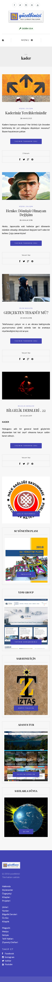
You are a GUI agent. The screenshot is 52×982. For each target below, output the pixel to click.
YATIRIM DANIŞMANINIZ (26, 642)
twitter (8, 960)
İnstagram (9, 957)
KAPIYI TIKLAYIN (26, 708)
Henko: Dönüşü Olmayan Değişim (26, 212)
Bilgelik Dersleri (9, 914)
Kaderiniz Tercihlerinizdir (26, 112)
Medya (5, 931)
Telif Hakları (7, 938)
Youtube (8, 964)
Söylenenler (7, 890)
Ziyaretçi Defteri (10, 942)
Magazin (6, 928)
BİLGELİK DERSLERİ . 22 (26, 410)
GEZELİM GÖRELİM (26, 774)
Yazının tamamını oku (26, 141)
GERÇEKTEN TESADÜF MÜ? (26, 312)
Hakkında (6, 886)
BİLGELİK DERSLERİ (26, 406)
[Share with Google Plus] (28, 159)
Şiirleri (5, 907)
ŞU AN (26, 831)
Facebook (9, 953)
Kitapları (6, 897)
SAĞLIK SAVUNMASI (26, 514)
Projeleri (6, 900)
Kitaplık (5, 921)
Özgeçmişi (7, 893)
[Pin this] (32, 159)
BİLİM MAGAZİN (26, 308)
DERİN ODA (27, 28)
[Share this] (20, 159)
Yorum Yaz (26, 255)
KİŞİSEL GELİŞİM (26, 108)
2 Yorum (26, 153)
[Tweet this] (24, 159)
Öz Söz (5, 918)
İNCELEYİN (26, 574)
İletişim (5, 935)
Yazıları (5, 910)
